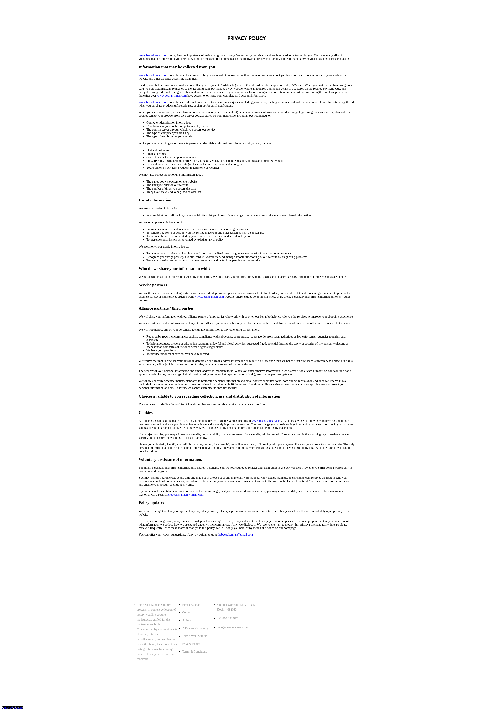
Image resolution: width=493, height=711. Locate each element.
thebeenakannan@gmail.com (185, 494)
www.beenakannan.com (154, 55)
